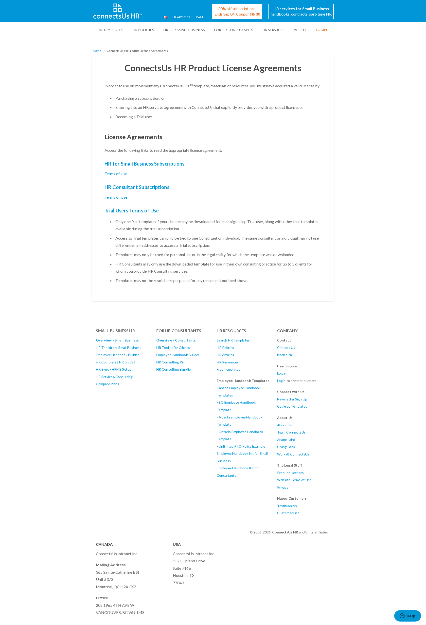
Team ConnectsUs (291, 432)
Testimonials (287, 506)
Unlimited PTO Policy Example (242, 446)
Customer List (288, 513)
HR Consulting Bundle (173, 369)
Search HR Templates (233, 340)
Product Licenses (290, 473)
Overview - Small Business (117, 340)
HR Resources (227, 362)
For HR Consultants (233, 30)
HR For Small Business (184, 30)
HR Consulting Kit (170, 362)
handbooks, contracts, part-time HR (301, 11)
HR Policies (143, 30)
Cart (199, 17)
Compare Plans (107, 384)
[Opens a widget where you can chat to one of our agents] (407, 616)
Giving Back (286, 447)
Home (97, 51)
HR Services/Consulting (114, 377)
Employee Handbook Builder (117, 355)
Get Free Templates (292, 406)
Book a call (285, 355)
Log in (281, 373)
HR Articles (181, 17)
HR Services (273, 30)
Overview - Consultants (176, 340)
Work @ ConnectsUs (293, 454)
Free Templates (228, 369)
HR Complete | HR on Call (115, 362)
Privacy (282, 487)
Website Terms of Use (294, 480)
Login (281, 381)
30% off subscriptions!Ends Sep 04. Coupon (237, 11)
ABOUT (300, 30)
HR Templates (110, 30)
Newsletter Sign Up (292, 399)
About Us (284, 425)
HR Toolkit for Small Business (118, 347)
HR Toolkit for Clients (173, 347)
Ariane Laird (286, 439)
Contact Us (286, 347)
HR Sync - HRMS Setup (113, 369)
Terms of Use (116, 173)
